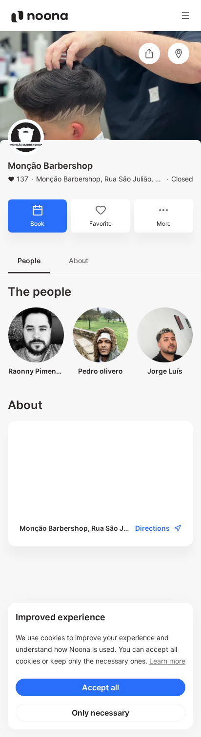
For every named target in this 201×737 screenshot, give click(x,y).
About (78, 260)
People (29, 260)
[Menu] (185, 15)
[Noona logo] (39, 16)
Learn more (167, 661)
